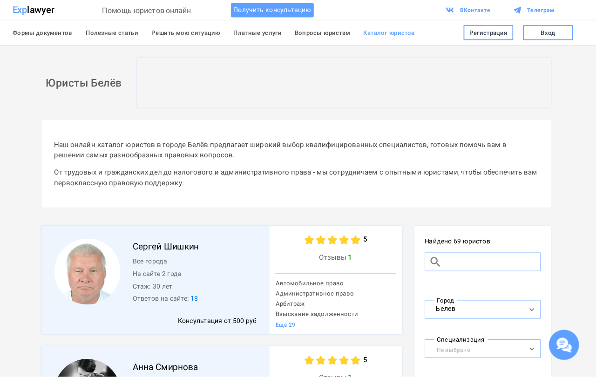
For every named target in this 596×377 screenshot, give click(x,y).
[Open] (531, 309)
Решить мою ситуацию (185, 32)
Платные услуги (257, 32)
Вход (548, 32)
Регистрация (488, 32)
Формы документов (43, 32)
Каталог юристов (389, 32)
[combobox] (474, 308)
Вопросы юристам (322, 32)
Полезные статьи (112, 32)
